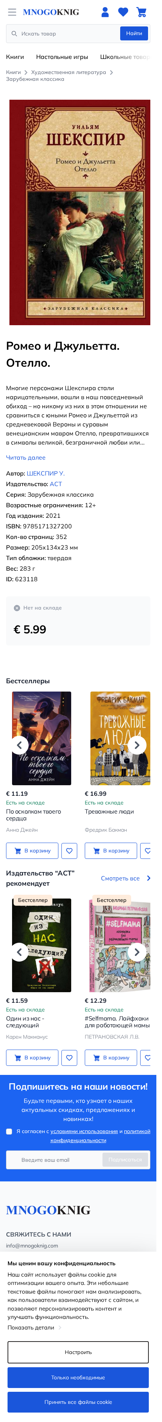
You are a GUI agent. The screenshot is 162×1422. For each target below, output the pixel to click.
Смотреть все (120, 870)
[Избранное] (123, 12)
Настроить (78, 1352)
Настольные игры (62, 56)
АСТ (56, 475)
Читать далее (26, 449)
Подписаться (125, 1151)
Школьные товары (127, 56)
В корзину (36, 842)
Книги (15, 56)
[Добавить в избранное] (67, 842)
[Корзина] (141, 12)
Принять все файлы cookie (78, 1402)
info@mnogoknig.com (32, 1237)
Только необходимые (78, 1377)
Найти (134, 33)
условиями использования (84, 1122)
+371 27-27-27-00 (28, 1246)
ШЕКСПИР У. (46, 465)
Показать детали (31, 1327)
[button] (19, 736)
